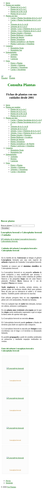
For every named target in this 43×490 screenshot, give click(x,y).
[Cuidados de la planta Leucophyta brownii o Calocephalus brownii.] (21, 241)
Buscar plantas (6, 226)
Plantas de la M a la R (19, 11)
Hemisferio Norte (17, 48)
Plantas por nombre (13, 5)
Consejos (9, 46)
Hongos (13, 57)
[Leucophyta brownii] (15, 368)
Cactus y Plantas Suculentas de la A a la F (26, 18)
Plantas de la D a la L (19, 9)
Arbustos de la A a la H (19, 24)
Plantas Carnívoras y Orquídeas (22, 44)
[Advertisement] (21, 196)
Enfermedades (11, 52)
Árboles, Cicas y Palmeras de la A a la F (26, 29)
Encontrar (5, 228)
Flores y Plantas (16, 63)
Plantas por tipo (11, 16)
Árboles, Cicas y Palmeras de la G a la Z (26, 31)
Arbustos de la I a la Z (19, 27)
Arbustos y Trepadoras (19, 67)
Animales (14, 54)
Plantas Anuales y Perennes (21, 33)
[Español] (5, 78)
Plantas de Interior (17, 37)
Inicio (8, 3)
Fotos (8, 61)
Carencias (14, 59)
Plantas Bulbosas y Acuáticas (21, 35)
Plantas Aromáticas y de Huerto (22, 42)
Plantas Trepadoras (18, 39)
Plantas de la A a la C (19, 7)
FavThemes (11, 487)
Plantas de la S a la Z (18, 14)
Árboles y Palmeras (18, 65)
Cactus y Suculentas (18, 69)
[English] (12, 78)
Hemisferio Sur (16, 50)
